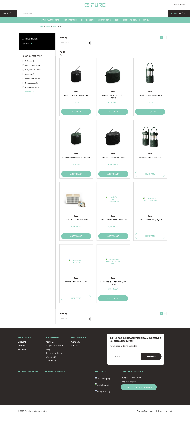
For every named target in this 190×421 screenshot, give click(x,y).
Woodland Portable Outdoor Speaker (113, 96)
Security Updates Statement (54, 355)
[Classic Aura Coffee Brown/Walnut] (113, 199)
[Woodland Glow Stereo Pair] (150, 137)
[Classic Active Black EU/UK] (76, 261)
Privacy (159, 411)
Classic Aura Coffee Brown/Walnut (113, 220)
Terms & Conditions (145, 411)
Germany (75, 342)
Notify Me (150, 174)
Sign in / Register (179, 5)
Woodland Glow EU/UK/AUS (150, 95)
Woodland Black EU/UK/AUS (113, 157)
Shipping (22, 342)
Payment (22, 349)
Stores (48, 26)
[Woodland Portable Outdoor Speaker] (113, 75)
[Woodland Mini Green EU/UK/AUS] (76, 137)
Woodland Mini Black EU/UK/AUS (76, 95)
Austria (74, 345)
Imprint (169, 411)
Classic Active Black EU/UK (76, 282)
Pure (54, 26)
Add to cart (76, 112)
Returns (21, 345)
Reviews (147, 20)
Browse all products (49, 20)
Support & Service (131, 20)
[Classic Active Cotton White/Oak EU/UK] (113, 261)
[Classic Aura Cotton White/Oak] (76, 199)
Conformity (51, 360)
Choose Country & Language (138, 387)
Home (41, 26)
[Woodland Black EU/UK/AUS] (113, 137)
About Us (50, 342)
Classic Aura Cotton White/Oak (76, 220)
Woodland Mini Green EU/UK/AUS (76, 157)
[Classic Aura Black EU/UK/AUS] (150, 199)
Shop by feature (70, 20)
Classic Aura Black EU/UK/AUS (150, 220)
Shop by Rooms (88, 20)
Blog (117, 20)
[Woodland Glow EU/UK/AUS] (150, 75)
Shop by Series (104, 20)
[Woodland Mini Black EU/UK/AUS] (76, 75)
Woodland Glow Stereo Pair (150, 157)
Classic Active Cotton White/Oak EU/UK (113, 283)
